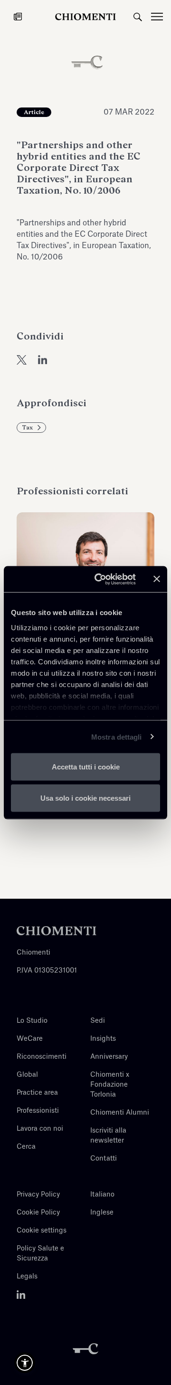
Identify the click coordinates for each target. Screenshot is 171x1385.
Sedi (97, 1021)
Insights (103, 1039)
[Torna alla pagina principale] (85, 16)
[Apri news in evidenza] (18, 16)
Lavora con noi (40, 1129)
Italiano (102, 1194)
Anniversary (109, 1057)
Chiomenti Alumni (119, 1112)
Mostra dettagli (116, 737)
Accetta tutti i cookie (86, 767)
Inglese (102, 1212)
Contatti (103, 1158)
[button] (25, 1363)
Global (27, 1075)
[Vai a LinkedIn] (21, 1294)
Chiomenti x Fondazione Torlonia (109, 1085)
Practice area (37, 1093)
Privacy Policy (38, 1194)
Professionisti (38, 1111)
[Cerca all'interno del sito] (137, 16)
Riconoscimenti (41, 1057)
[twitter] (22, 359)
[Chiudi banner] (156, 579)
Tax (27, 427)
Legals (27, 1276)
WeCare (30, 1039)
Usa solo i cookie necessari (85, 798)
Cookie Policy (38, 1212)
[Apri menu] (161, 16)
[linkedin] (43, 359)
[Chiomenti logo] (56, 930)
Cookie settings (41, 1230)
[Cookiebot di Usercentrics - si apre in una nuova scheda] (100, 579)
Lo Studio (32, 1021)
